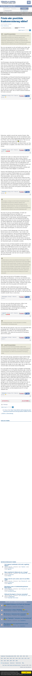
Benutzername (7, 8)
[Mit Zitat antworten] (21, 96)
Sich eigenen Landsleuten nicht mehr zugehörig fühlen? (17, 565)
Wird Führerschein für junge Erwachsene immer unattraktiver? (16, 624)
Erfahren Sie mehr (26, 674)
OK (26, 672)
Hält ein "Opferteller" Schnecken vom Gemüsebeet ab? (18, 618)
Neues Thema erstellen (25, 401)
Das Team (5, 665)
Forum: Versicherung (5, 25)
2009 (8, 660)
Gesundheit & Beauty (12, 591)
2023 (24, 656)
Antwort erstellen (4, 401)
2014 (22, 658)
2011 (2, 660)
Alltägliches (10, 583)
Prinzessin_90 (24, 573)
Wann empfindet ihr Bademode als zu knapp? (16, 572)
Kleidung (9, 575)
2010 (5, 660)
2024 (21, 656)
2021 (2, 658)
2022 (27, 656)
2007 (14, 660)
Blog (23, 662)
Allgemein (9, 569)
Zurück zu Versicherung (7, 413)
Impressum (12, 662)
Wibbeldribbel (12, 596)
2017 (14, 658)
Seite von (21, 30)
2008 (11, 660)
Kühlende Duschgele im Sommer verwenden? (16, 594)
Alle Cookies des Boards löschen (14, 665)
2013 (25, 658)
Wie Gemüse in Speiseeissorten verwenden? (15, 614)
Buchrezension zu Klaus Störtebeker (13, 609)
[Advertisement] (16, 117)
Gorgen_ (22, 606)
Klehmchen (4, 95)
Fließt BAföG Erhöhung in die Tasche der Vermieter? (17, 604)
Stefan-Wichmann (23, 610)
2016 (17, 658)
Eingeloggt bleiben (8, 10)
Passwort (14, 8)
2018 (11, 658)
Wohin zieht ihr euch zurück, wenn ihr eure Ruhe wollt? (17, 579)
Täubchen (23, 566)
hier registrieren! (24, 10)
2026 (15, 656)
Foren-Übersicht (5, 663)
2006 (17, 660)
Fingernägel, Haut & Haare (13, 597)
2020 (5, 658)
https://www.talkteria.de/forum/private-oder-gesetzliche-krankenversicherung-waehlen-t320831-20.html (17, 410)
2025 (18, 656)
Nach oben (30, 316)
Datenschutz (18, 662)
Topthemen (3, 656)
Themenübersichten (10, 656)
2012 (28, 658)
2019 (8, 658)
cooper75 (4, 149)
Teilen (26, 96)
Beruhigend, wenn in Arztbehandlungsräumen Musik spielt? (16, 587)
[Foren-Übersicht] (8, 2)
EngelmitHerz (23, 615)
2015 (20, 658)
